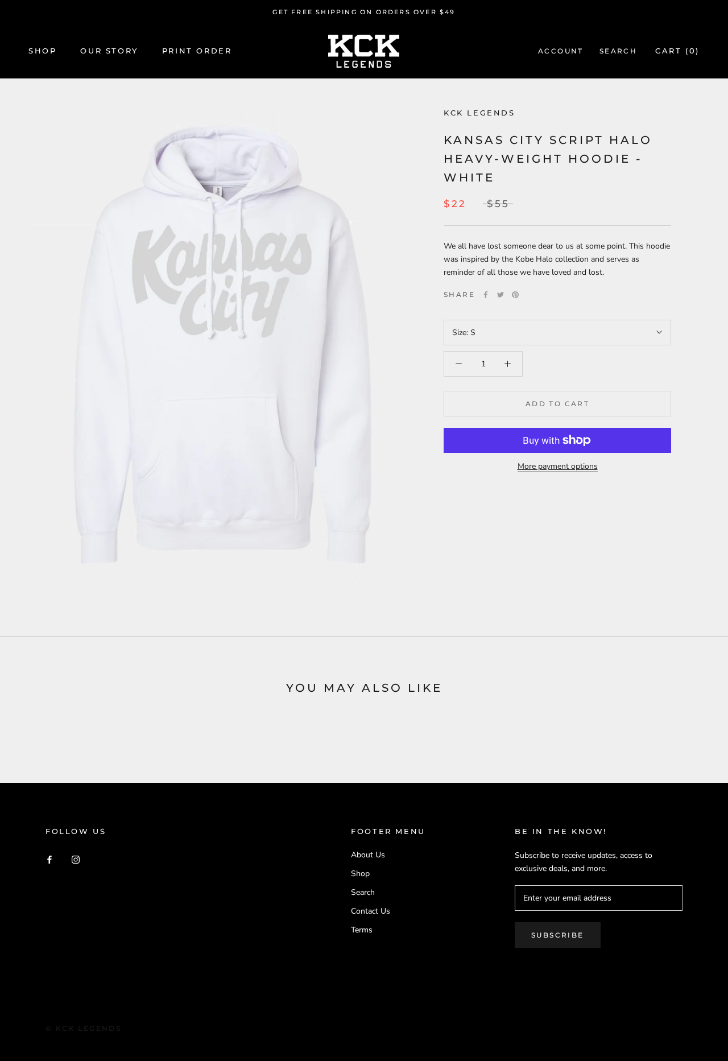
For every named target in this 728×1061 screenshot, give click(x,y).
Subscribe (557, 935)
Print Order (197, 51)
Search (618, 51)
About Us (368, 854)
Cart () (677, 51)
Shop (360, 873)
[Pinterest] (515, 294)
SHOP (42, 51)
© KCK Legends (83, 1028)
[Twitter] (500, 294)
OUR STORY (109, 51)
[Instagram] (76, 858)
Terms (362, 929)
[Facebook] (485, 294)
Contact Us (370, 911)
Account (561, 51)
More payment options (558, 466)
